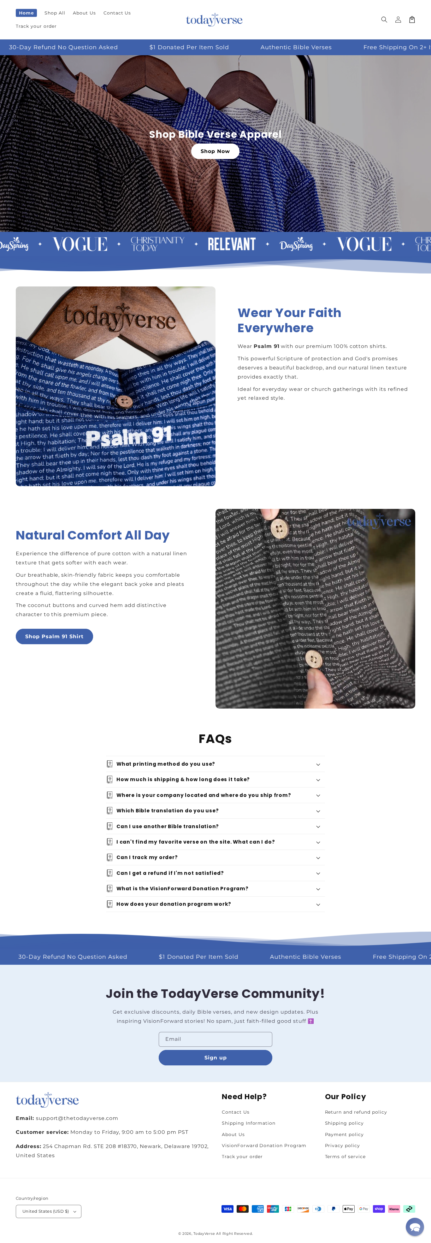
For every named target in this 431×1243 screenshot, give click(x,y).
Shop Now (215, 151)
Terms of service (345, 1156)
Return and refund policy (356, 1112)
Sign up (215, 1058)
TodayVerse (204, 1233)
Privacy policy (342, 1145)
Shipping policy (344, 1123)
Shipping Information (248, 1123)
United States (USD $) (45, 1211)
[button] (384, 20)
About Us (233, 1134)
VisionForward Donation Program (264, 1145)
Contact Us (236, 1112)
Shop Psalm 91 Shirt (54, 636)
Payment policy (344, 1134)
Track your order (242, 1156)
